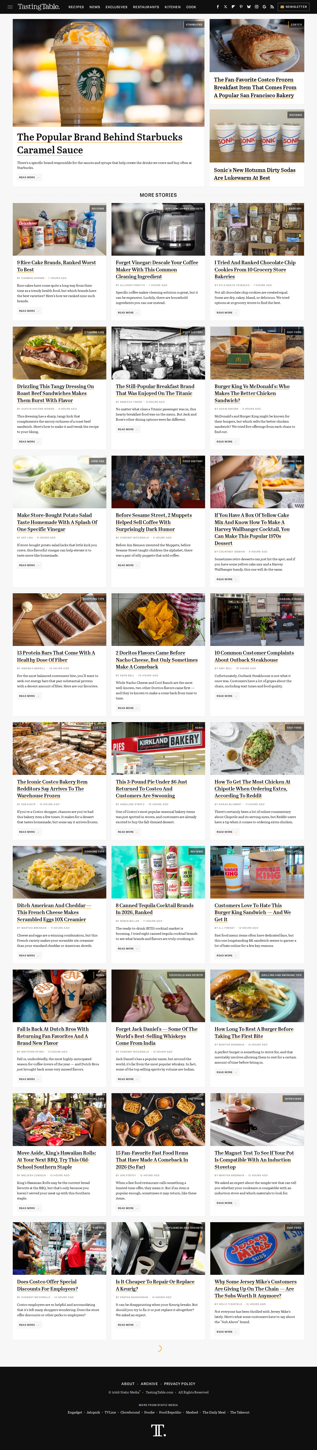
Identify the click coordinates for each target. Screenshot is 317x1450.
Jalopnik (93, 1412)
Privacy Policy (180, 1383)
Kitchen (172, 6)
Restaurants (146, 6)
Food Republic (170, 1412)
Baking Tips (293, 461)
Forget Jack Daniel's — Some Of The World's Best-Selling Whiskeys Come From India (157, 1036)
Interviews (293, 1098)
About (128, 1383)
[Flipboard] (233, 7)
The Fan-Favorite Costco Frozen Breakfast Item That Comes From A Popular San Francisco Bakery (255, 87)
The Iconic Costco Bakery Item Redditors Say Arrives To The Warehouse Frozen (52, 789)
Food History (193, 332)
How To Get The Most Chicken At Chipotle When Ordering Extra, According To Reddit (253, 789)
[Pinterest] (241, 7)
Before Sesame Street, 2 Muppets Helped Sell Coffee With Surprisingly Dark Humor (154, 522)
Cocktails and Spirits (186, 975)
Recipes (76, 6)
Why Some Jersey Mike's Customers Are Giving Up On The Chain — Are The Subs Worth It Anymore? (256, 1289)
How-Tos (97, 461)
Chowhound (130, 1412)
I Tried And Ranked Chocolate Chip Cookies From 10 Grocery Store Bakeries (255, 270)
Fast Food (294, 332)
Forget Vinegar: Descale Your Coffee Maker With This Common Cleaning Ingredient (157, 270)
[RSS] (272, 7)
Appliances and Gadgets (184, 208)
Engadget (75, 1412)
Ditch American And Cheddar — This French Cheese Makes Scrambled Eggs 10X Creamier (54, 912)
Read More (27, 177)
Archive (149, 1383)
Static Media (129, 1392)
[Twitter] (225, 7)
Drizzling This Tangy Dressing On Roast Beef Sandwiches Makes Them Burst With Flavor (55, 393)
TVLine (110, 1412)
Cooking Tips (94, 332)
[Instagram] (256, 7)
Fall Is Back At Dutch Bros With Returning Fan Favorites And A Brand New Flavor (53, 1036)
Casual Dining (291, 598)
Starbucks (194, 24)
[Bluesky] (249, 7)
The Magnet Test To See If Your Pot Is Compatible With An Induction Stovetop (254, 1160)
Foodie (149, 1412)
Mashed (192, 1412)
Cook (191, 6)
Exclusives (116, 6)
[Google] (264, 7)
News (94, 6)
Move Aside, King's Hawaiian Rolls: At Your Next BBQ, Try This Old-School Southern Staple (56, 1160)
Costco (296, 24)
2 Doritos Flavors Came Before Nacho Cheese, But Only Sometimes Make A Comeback (157, 660)
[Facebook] (218, 7)
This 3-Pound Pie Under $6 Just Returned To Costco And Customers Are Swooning (151, 789)
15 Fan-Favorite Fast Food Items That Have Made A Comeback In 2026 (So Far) (152, 1160)
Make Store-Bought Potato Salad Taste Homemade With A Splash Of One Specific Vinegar (57, 522)
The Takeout (240, 1412)
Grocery (295, 208)
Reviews (296, 115)
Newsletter (296, 7)
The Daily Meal (214, 1412)
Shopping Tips (93, 598)
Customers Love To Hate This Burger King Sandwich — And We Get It (253, 912)
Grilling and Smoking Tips (282, 975)
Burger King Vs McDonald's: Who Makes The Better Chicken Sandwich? (252, 393)
